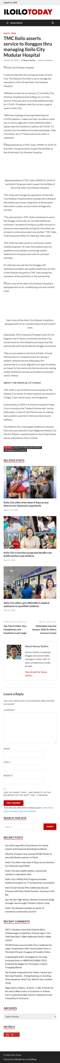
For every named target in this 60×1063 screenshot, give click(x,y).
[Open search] (53, 23)
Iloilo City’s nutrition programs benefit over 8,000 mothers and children (28, 554)
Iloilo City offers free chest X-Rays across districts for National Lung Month (26, 504)
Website (8, 775)
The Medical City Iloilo (15, 450)
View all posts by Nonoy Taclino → (36, 673)
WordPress (20, 1059)
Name (7, 749)
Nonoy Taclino (29, 60)
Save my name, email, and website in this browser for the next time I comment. (27, 794)
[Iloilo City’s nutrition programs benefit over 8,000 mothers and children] (30, 533)
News (13, 33)
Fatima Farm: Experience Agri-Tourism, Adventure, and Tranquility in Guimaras (28, 995)
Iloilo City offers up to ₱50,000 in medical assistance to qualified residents (27, 604)
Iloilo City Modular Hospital (27, 448)
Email (8, 762)
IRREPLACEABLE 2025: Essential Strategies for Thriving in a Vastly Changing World (26, 964)
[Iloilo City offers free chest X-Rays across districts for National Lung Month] (30, 483)
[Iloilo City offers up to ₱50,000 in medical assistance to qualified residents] (30, 583)
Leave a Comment (45, 60)
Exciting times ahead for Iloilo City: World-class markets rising (28, 979)
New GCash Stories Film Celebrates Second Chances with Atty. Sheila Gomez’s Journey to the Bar (29, 891)
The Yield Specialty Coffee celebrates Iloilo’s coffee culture (28, 936)
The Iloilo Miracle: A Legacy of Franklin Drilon (27, 952)
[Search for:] (30, 826)
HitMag (32, 1059)
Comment (10, 710)
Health (7, 33)
